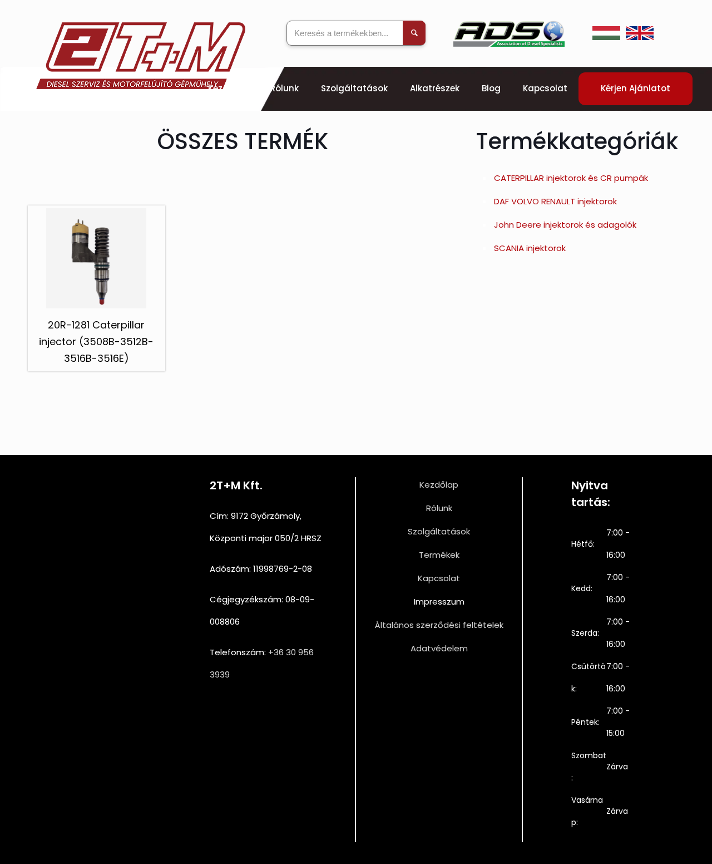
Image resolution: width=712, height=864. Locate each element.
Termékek (439, 555)
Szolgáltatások (439, 531)
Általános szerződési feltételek (439, 625)
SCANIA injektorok (530, 248)
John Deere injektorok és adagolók (565, 224)
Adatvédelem (439, 648)
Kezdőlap (438, 484)
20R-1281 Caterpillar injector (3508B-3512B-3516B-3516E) (96, 341)
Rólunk (439, 508)
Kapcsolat (439, 578)
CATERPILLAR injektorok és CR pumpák (571, 178)
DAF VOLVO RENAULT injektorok (555, 201)
